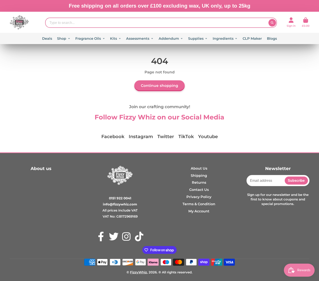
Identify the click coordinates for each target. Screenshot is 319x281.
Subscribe (296, 180)
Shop (61, 38)
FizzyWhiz (138, 272)
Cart (305, 22)
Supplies (196, 38)
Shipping (199, 175)
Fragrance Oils (88, 38)
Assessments (137, 38)
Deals (47, 38)
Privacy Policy (198, 197)
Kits (113, 38)
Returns (199, 182)
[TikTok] (139, 236)
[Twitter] (113, 236)
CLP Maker (252, 38)
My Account (198, 211)
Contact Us (199, 189)
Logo (19, 22)
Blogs (272, 38)
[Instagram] (126, 236)
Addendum (169, 38)
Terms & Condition (199, 204)
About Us (199, 168)
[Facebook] (101, 236)
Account (291, 22)
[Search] (272, 22)
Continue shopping (159, 85)
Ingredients (223, 38)
